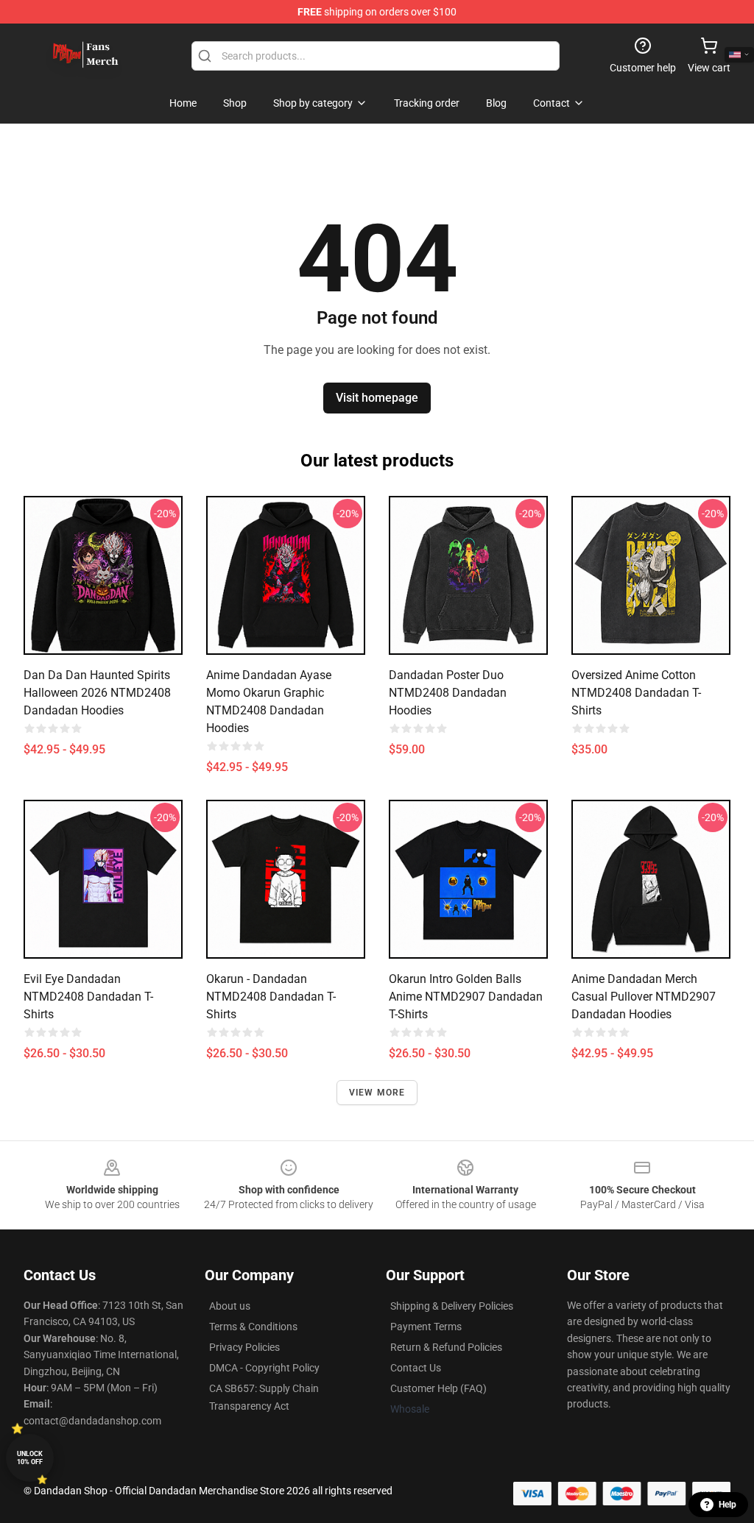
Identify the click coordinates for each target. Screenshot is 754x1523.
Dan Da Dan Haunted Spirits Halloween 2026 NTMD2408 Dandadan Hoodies (97, 692)
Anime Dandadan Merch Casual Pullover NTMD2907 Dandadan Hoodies (643, 996)
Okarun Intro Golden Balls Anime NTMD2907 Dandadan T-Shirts (466, 996)
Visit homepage (377, 398)
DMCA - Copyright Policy (264, 1368)
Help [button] (727, 1504)
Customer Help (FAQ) (438, 1388)
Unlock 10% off (30, 1458)
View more (377, 1092)
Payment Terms (426, 1326)
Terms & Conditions (253, 1326)
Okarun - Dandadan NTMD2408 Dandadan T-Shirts (271, 996)
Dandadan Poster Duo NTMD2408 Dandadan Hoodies (448, 692)
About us (229, 1306)
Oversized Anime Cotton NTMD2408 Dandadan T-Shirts (636, 692)
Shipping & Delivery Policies (451, 1306)
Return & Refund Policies (446, 1347)
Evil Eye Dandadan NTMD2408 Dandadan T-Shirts (88, 996)
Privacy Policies (244, 1347)
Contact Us (415, 1368)
